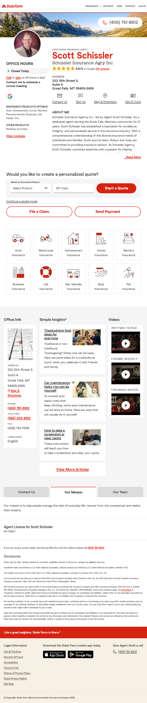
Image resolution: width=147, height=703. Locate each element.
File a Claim (39, 212)
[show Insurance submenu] (99, 6)
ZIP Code (62, 188)
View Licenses (15, 136)
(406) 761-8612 (18, 408)
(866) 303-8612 (19, 418)
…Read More (132, 157)
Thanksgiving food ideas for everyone (57, 334)
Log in (141, 6)
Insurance (92, 6)
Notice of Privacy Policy (17, 673)
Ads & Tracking (12, 651)
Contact (130, 6)
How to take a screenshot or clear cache (54, 434)
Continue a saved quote (21, 201)
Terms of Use (11, 667)
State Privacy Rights (15, 678)
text (18, 77)
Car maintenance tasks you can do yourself (57, 386)
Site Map (9, 684)
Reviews (108, 6)
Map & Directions (14, 393)
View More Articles (72, 469)
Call (8, 77)
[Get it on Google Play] (80, 654)
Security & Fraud (13, 657)
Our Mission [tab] (73, 492)
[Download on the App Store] (54, 654)
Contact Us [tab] (26, 492)
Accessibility (11, 662)
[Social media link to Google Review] (10, 96)
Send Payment (108, 212)
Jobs (119, 6)
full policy (126, 590)
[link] (12, 6)
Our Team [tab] (120, 492)
